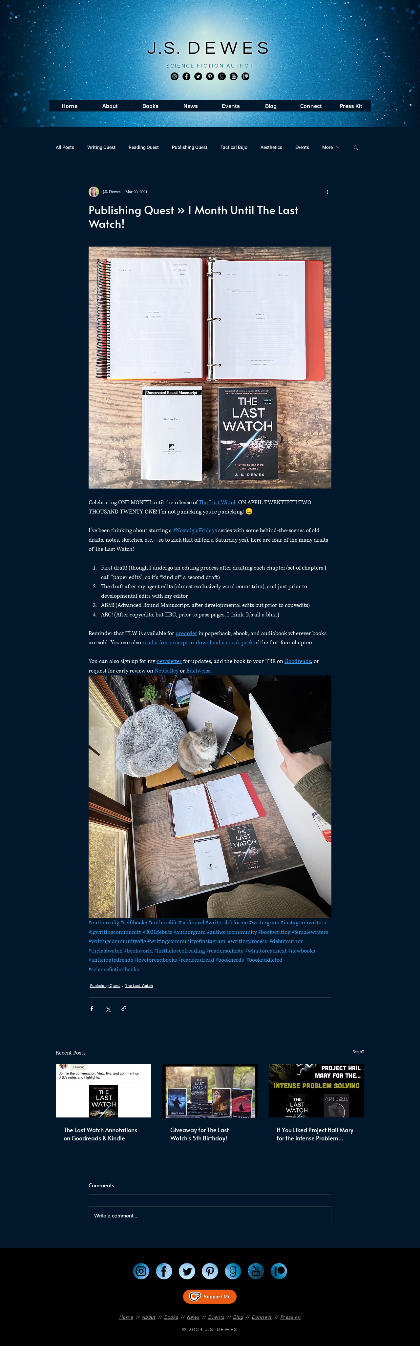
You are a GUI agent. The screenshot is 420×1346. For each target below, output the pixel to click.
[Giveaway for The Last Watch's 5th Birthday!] (210, 1091)
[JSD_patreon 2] (245, 76)
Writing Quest (101, 147)
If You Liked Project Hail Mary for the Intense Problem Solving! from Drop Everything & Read (316, 1134)
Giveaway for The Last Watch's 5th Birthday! (199, 1134)
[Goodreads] (222, 76)
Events (302, 147)
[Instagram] (174, 76)
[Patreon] (279, 1271)
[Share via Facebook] (92, 1008)
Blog (238, 1317)
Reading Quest (144, 147)
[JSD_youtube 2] (234, 76)
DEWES (230, 48)
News (193, 1317)
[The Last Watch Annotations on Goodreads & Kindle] (103, 1090)
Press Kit (290, 1317)
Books (171, 1317)
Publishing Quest (189, 147)
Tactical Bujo (233, 147)
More (327, 147)
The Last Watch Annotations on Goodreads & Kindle (100, 1134)
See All (358, 1052)
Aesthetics (271, 147)
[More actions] (327, 192)
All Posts (65, 147)
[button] (356, 147)
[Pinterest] (210, 76)
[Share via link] (124, 1008)
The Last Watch (139, 986)
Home (126, 1317)
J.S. (167, 48)
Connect (262, 1317)
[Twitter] (198, 76)
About (149, 1317)
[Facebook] (186, 76)
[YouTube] (256, 1271)
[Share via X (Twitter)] (108, 1008)
